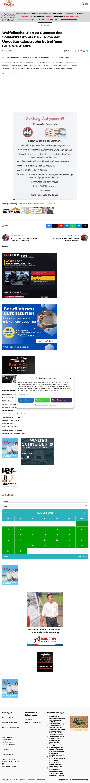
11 (32, 534)
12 (45, 534)
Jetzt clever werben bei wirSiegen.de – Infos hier (37, 204)
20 (57, 540)
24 (21, 545)
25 (33, 545)
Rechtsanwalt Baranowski (11, 404)
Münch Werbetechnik (10, 398)
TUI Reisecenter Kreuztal (11, 417)
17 (20, 540)
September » (81, 556)
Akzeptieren (24, 400)
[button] (70, 378)
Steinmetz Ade (7, 411)
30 (8, 551)
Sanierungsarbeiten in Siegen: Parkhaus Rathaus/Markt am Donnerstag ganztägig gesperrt (56, 751)
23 (8, 545)
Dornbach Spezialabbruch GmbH (14, 433)
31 (20, 551)
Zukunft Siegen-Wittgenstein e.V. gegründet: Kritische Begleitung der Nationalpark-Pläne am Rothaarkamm (57, 730)
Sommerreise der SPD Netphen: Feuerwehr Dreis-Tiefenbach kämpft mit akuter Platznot (57, 771)
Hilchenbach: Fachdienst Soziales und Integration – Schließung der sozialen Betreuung (57, 720)
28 (69, 545)
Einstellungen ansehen (61, 400)
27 (57, 545)
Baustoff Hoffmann (9, 407)
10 (20, 534)
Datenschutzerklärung (41, 405)
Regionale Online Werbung (11, 420)
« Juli (6, 556)
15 (81, 534)
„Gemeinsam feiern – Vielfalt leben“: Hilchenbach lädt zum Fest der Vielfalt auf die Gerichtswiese (56, 741)
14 (69, 534)
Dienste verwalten (24, 394)
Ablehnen (39, 400)
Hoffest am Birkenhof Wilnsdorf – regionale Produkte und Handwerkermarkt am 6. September (57, 761)
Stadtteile (46, 25)
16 (8, 540)
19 (45, 540)
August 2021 (45, 512)
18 (33, 540)
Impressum (53, 405)
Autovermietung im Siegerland (13, 414)
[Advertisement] (45, 93)
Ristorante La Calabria (10, 427)
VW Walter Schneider (10, 394)
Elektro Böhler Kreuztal (10, 401)
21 (69, 540)
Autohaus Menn (8, 423)
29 (82, 545)
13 (57, 534)
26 (45, 545)
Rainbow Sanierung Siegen (12, 430)
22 (81, 540)
